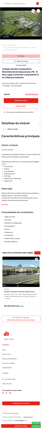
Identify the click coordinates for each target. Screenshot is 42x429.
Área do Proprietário (9, 359)
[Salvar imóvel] (33, 11)
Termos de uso (28, 417)
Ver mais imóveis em (21, 319)
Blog (4, 350)
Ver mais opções (21, 65)
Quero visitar (21, 106)
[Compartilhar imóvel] (38, 11)
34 (7, 37)
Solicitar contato (21, 100)
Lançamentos (7, 368)
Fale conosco (7, 384)
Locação (37, 426)
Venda (37, 423)
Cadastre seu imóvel (21, 403)
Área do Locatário (8, 363)
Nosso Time (6, 354)
